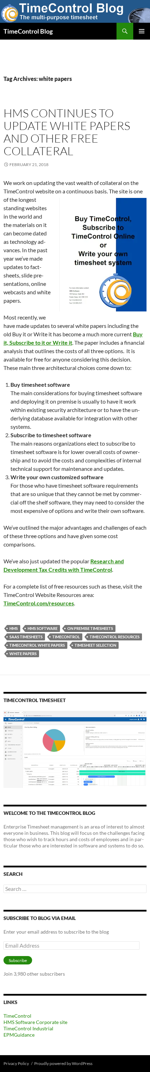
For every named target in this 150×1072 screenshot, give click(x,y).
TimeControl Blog (28, 31)
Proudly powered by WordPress (63, 1063)
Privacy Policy (16, 1063)
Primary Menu (141, 31)
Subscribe (18, 960)
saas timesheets (26, 636)
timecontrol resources (115, 636)
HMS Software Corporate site (35, 1022)
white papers (23, 653)
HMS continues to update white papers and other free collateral (66, 132)
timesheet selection (95, 645)
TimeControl (66, 636)
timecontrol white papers (37, 645)
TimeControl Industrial (28, 1028)
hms (13, 628)
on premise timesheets (90, 628)
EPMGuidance (19, 1035)
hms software (43, 628)
